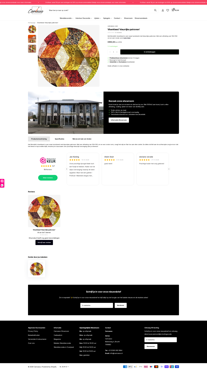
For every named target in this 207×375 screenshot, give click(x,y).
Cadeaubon (58, 335)
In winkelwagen (149, 52)
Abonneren (151, 346)
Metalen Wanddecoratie (62, 343)
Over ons (31, 343)
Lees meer (127, 38)
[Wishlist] (167, 10)
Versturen (121, 305)
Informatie (57, 328)
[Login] (163, 10)
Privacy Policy (33, 331)
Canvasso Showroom (61, 331)
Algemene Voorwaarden (36, 328)
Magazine (57, 339)
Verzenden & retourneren (37, 339)
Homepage (31, 23)
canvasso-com (113, 26)
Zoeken (155, 10)
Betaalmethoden (34, 335)
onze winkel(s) (124, 66)
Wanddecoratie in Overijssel (64, 347)
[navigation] (32, 29)
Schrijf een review (44, 242)
